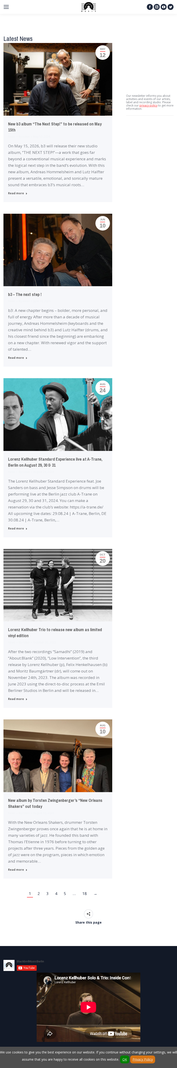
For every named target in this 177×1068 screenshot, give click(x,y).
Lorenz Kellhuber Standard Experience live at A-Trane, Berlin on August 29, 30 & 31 (55, 462)
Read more (16, 193)
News (11, 137)
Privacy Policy (143, 1059)
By (24, 137)
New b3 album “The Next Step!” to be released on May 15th (55, 127)
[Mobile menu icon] (6, 7)
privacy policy (148, 105)
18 (84, 893)
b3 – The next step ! (25, 294)
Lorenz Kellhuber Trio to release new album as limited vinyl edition (55, 633)
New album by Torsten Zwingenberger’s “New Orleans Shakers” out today (55, 803)
